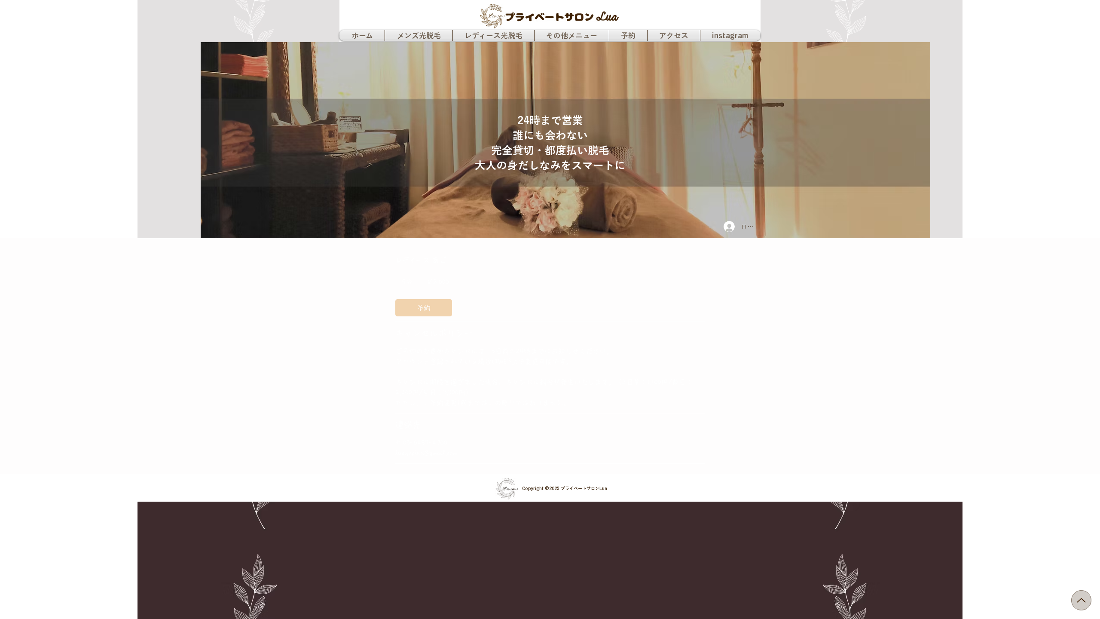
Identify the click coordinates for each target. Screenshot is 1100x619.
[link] (423, 307)
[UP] (1081, 600)
